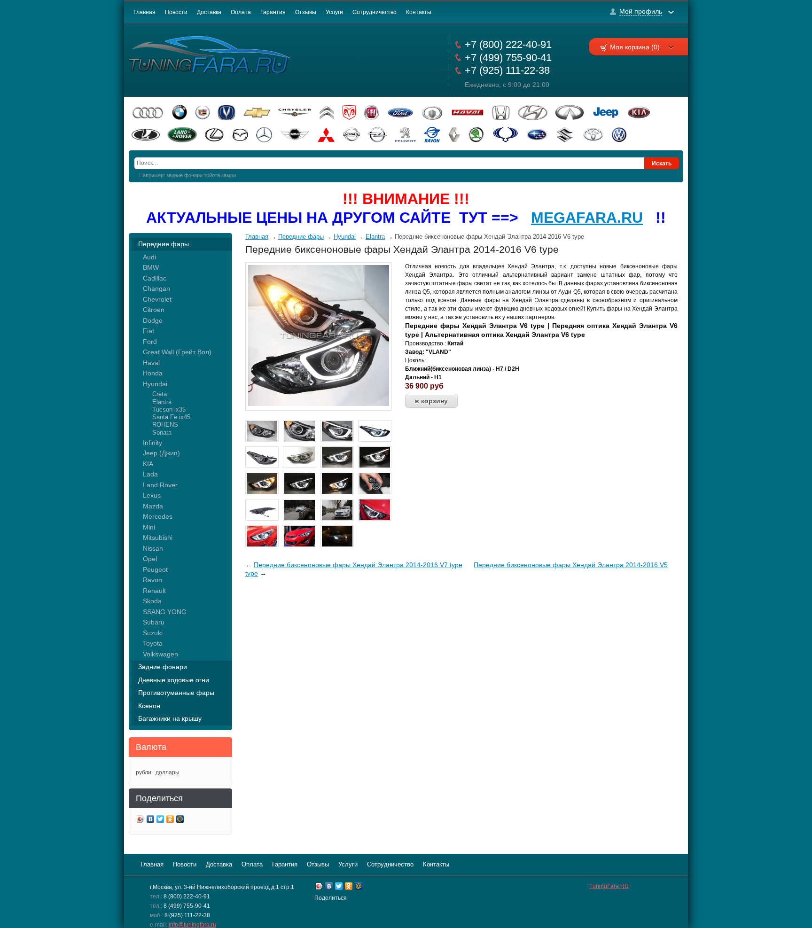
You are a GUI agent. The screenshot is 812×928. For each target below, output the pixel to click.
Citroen (153, 309)
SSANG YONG (165, 612)
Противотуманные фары (176, 692)
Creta (159, 394)
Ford (150, 341)
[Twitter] (160, 820)
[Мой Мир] (180, 820)
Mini (149, 527)
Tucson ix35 (169, 409)
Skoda (152, 601)
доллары (168, 772)
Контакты (418, 12)
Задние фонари (162, 667)
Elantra (162, 402)
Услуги (334, 12)
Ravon (152, 580)
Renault (154, 590)
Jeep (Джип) (161, 453)
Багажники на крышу (170, 718)
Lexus (152, 495)
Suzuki (153, 633)
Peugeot (155, 569)
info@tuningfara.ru (192, 924)
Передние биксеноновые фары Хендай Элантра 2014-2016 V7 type (358, 565)
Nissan (153, 548)
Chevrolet (157, 299)
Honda (153, 373)
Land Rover (160, 485)
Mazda (153, 506)
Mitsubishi (157, 537)
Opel (150, 558)
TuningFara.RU (609, 886)
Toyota (153, 643)
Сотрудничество (374, 12)
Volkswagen (160, 654)
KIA (148, 464)
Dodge (153, 320)
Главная (144, 12)
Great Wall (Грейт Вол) (177, 352)
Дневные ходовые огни (173, 680)
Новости (176, 12)
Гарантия (273, 12)
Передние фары (163, 244)
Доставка (209, 12)
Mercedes (157, 516)
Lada (150, 474)
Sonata (162, 432)
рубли (143, 772)
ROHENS (165, 424)
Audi (149, 257)
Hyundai (155, 384)
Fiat (148, 331)
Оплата (241, 12)
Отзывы (305, 12)
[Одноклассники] (170, 820)
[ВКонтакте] (151, 820)
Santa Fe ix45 (171, 417)
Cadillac (154, 278)
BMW (151, 267)
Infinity (152, 442)
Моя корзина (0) (635, 47)
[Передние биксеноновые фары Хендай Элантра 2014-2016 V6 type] (318, 403)
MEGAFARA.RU (587, 217)
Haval (151, 363)
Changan (156, 288)
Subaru (153, 622)
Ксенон (149, 706)
